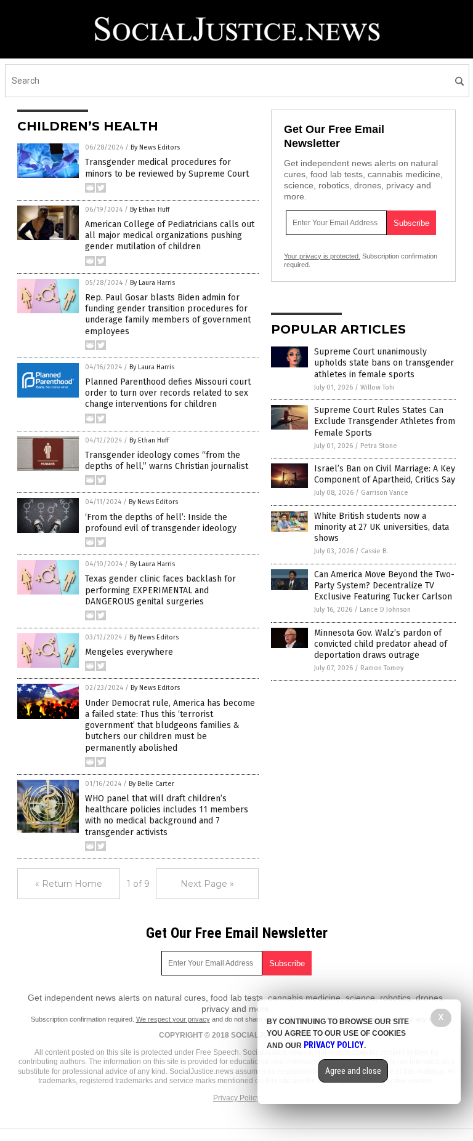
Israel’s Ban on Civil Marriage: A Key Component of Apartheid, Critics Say (384, 474)
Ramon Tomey (381, 668)
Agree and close (353, 1071)
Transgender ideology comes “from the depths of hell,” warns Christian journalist (166, 460)
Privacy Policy (236, 1098)
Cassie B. (374, 551)
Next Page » (207, 883)
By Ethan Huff (149, 210)
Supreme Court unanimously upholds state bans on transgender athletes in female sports (384, 362)
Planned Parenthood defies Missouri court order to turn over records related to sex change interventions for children (168, 393)
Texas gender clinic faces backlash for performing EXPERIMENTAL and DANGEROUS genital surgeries (160, 590)
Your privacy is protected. (322, 256)
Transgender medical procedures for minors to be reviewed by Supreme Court (167, 167)
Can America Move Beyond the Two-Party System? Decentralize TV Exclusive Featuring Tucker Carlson (384, 585)
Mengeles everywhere (129, 652)
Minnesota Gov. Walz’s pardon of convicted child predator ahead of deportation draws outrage (380, 644)
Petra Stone (378, 446)
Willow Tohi (377, 387)
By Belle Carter (151, 784)
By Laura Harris (152, 283)
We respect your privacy (173, 1019)
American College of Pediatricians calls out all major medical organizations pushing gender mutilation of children (169, 235)
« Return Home (68, 883)
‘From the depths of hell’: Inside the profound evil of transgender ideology (160, 523)
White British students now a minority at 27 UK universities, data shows (381, 527)
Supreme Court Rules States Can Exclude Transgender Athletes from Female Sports (384, 421)
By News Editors (155, 147)
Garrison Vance (384, 493)
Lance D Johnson (385, 610)
